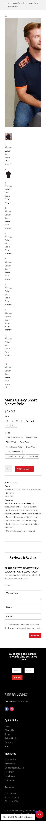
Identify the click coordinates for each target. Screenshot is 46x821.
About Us (9, 730)
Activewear (10, 763)
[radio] (7, 421)
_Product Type (16, 3)
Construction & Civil (14, 767)
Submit (35, 635)
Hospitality (10, 771)
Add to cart (24, 468)
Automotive (10, 759)
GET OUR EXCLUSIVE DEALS (17, 817)
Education (10, 779)
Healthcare (10, 775)
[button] (6, 16)
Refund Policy (11, 738)
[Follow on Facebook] (7, 709)
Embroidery (10, 793)
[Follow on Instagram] (12, 709)
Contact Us (10, 742)
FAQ (7, 746)
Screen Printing (12, 797)
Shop (7, 734)
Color (7, 432)
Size (7, 416)
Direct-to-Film (11, 801)
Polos (25, 3)
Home (7, 3)
